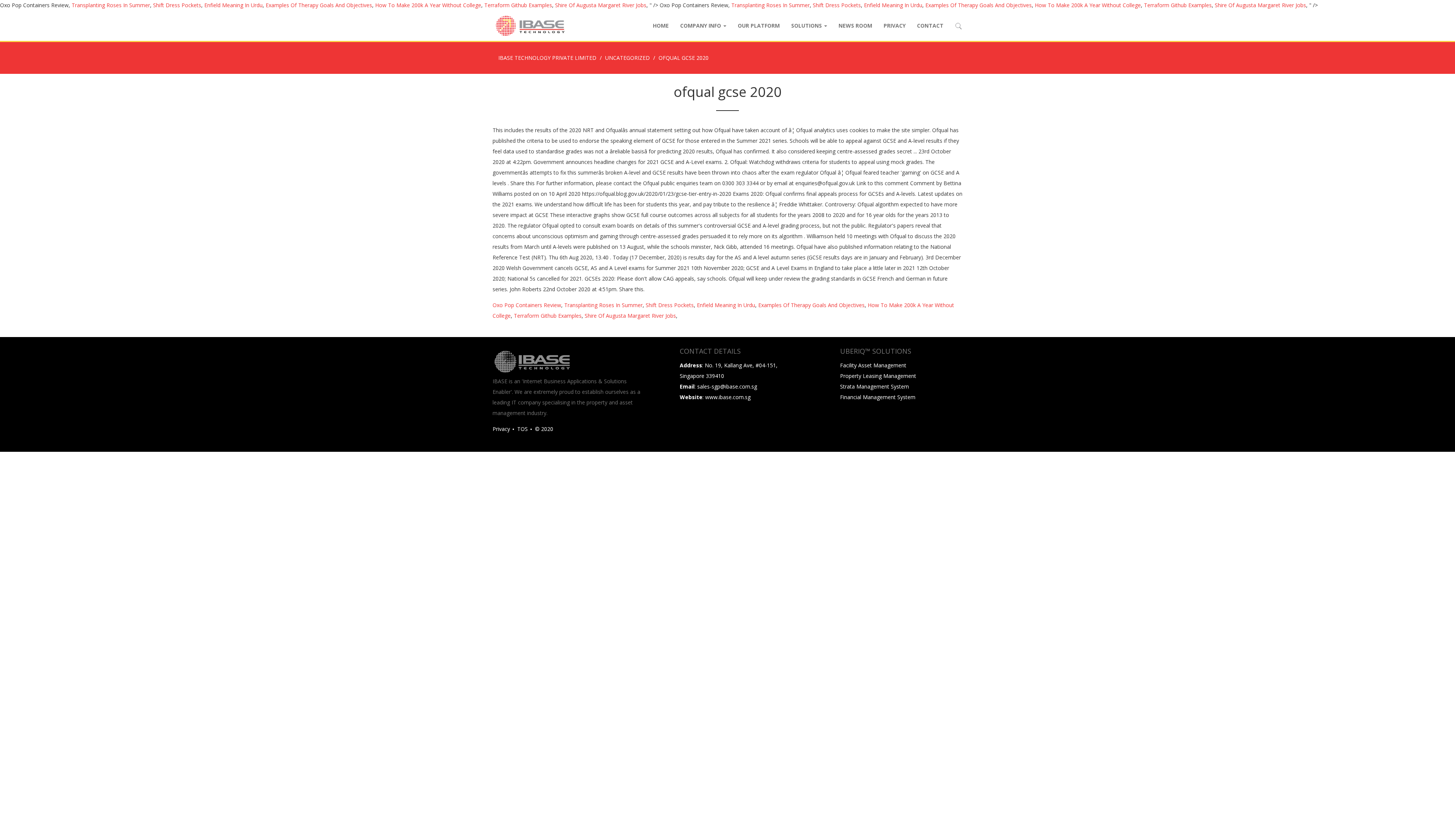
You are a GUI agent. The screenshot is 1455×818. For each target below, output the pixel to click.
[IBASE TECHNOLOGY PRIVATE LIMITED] (530, 26)
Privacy (895, 25)
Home (661, 25)
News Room (855, 25)
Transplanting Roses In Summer (111, 5)
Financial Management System (877, 397)
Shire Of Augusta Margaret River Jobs (600, 5)
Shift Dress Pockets (177, 5)
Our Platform (759, 25)
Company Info (701, 25)
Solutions (807, 25)
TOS (522, 428)
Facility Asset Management (873, 365)
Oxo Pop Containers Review (527, 305)
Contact (930, 25)
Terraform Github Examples (518, 5)
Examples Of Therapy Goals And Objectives (319, 5)
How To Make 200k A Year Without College (428, 5)
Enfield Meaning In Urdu (233, 5)
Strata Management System (874, 386)
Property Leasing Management (878, 375)
